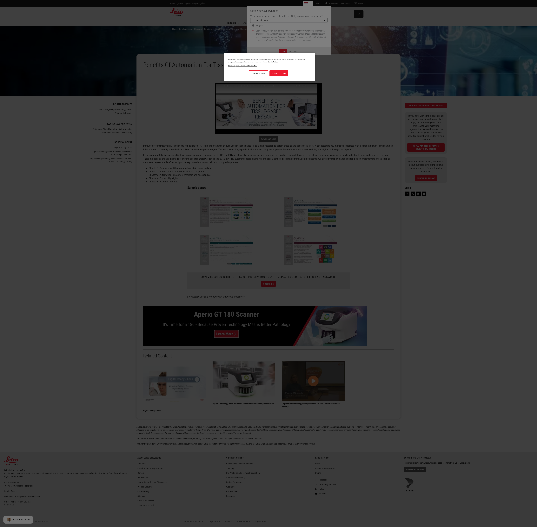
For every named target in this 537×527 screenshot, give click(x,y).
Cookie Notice (273, 62)
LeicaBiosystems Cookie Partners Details (242, 66)
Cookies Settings (258, 73)
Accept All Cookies (279, 73)
